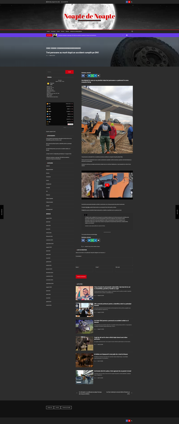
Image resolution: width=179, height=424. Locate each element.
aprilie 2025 (48, 261)
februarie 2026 (49, 236)
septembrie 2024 (49, 283)
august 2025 (49, 247)
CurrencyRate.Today (70, 127)
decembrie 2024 (49, 272)
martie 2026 (48, 232)
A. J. (47, 55)
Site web (118, 267)
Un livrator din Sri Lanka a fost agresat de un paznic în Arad (112, 371)
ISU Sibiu (88, 207)
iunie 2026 (48, 225)
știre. (96, 234)
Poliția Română (49, 202)
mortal (95, 246)
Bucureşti (60, 80)
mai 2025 (48, 258)
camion (92, 246)
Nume (77, 267)
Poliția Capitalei (49, 198)
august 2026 (49, 218)
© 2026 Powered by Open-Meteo (52, 96)
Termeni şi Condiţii (66, 407)
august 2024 (49, 287)
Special (67, 31)
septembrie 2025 (49, 243)
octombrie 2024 (49, 279)
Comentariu (79, 256)
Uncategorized (49, 209)
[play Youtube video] (107, 185)
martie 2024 (48, 305)
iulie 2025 (48, 250)
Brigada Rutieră (49, 169)
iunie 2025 (48, 254)
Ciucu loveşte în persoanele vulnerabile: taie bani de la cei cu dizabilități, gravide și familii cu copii (112, 287)
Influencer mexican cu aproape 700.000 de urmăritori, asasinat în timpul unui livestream (57, 158)
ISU (47, 191)
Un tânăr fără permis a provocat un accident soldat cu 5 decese (58, 149)
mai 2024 (48, 298)
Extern (58, 31)
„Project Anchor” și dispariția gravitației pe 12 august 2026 (58, 153)
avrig (89, 246)
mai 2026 (48, 229)
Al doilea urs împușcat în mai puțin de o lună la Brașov (111, 354)
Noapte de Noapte (89, 16)
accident (86, 246)
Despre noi (50, 407)
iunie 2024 (48, 294)
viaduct (98, 246)
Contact (57, 407)
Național (48, 194)
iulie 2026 (48, 221)
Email (97, 267)
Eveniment (53, 31)
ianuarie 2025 (49, 269)
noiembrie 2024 (49, 276)
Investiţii (48, 187)
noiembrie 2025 (49, 240)
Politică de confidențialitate (76, 31)
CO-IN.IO (71, 124)
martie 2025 (48, 265)
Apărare (48, 165)
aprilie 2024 (48, 301)
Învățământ (48, 184)
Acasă (48, 31)
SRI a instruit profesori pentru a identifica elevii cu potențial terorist (58, 144)
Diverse (62, 31)
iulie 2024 (48, 290)
